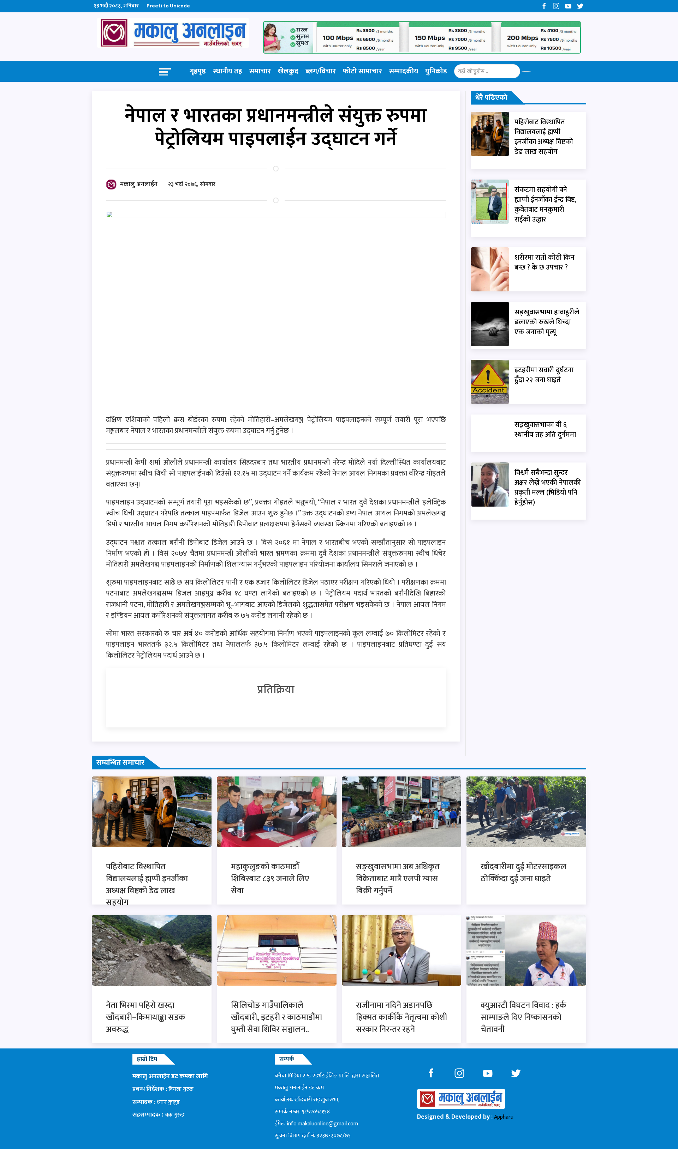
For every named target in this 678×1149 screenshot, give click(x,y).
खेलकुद (288, 71)
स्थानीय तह (227, 71)
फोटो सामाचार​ (362, 71)
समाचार (260, 71)
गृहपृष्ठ (198, 71)
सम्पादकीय (403, 71)
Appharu (503, 1117)
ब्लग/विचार (320, 71)
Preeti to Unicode (168, 5)
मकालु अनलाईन (138, 184)
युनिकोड (436, 71)
